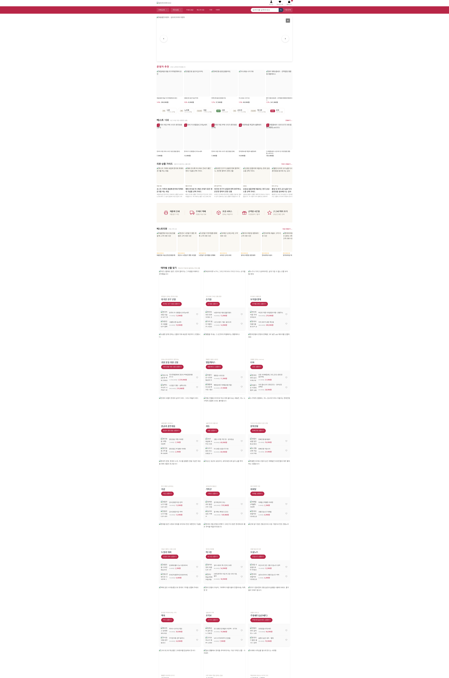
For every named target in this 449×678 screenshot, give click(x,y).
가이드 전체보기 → (286, 164)
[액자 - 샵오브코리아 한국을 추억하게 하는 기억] (180, 598)
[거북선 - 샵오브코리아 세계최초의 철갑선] (224, 471)
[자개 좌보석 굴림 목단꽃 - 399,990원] (253, 323)
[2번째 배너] (225, 57)
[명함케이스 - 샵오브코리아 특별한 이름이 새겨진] (224, 345)
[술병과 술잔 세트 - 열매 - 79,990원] (253, 639)
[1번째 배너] (222, 57)
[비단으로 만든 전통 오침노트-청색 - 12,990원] (253, 566)
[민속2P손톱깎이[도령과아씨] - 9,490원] (164, 576)
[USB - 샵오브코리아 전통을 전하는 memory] (269, 345)
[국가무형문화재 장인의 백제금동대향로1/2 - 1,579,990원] (164, 377)
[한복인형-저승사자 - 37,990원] (253, 450)
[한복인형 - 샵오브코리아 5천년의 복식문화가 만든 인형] (269, 408)
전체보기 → (288, 120)
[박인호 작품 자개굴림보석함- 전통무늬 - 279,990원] (253, 314)
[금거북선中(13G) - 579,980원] (208, 504)
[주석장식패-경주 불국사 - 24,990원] (164, 639)
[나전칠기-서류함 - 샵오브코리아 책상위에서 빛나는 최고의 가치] (269, 661)
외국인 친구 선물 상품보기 (171, 304)
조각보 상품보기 (213, 620)
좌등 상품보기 (212, 430)
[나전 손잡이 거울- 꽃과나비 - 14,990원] (208, 323)
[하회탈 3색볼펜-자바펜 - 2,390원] (253, 504)
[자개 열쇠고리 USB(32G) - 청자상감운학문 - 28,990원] (253, 387)
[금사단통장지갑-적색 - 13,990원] (164, 513)
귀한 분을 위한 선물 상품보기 (172, 367)
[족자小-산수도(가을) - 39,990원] (164, 630)
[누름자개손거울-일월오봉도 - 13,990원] (208, 314)
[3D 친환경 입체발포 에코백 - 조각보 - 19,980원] (208, 630)
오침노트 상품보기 (258, 556)
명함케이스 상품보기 (214, 367)
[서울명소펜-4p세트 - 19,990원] (164, 323)
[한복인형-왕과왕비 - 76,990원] (253, 441)
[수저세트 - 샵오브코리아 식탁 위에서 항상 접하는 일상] (224, 661)
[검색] (281, 10)
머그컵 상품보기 (213, 556)
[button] (280, 3)
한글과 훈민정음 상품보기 (171, 430)
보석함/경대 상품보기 (259, 304)
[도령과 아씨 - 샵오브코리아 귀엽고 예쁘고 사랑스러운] (180, 534)
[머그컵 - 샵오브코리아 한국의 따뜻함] (224, 534)
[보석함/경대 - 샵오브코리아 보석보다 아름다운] (269, 282)
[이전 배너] (163, 38)
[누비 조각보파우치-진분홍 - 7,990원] (208, 639)
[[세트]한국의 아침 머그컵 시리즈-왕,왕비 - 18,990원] (208, 576)
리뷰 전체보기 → (287, 229)
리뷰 (210, 10)
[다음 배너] (285, 38)
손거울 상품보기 (213, 304)
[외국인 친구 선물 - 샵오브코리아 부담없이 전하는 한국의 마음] (180, 282)
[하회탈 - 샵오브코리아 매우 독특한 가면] (269, 471)
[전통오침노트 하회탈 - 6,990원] (253, 513)
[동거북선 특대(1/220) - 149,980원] (208, 513)
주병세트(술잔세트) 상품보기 (261, 620)
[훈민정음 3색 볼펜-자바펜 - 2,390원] (164, 450)
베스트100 (200, 10)
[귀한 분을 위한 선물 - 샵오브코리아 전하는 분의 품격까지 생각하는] (180, 345)
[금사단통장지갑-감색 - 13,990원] (164, 504)
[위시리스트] (197, 314)
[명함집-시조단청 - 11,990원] (208, 377)
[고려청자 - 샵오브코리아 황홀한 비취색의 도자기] (180, 661)
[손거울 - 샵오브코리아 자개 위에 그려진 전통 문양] (224, 282)
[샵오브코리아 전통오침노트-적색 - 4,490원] (253, 576)
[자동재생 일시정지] (288, 20)
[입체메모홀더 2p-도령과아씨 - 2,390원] (164, 566)
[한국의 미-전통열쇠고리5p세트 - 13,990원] (164, 314)
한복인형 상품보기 (258, 430)
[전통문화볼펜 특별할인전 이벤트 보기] (224, 38)
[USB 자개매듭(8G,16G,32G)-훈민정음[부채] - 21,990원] (253, 377)
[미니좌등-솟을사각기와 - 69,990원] (208, 450)
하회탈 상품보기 (257, 493)
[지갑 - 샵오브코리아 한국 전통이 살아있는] (180, 471)
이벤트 (218, 10)
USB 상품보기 (256, 367)
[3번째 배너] (227, 57)
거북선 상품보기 (213, 493)
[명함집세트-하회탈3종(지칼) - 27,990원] (208, 386)
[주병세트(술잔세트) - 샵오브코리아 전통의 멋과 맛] (269, 598)
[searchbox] (265, 10)
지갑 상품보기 (167, 493)
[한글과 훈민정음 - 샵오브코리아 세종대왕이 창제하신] (180, 408)
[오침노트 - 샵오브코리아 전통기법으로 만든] (269, 534)
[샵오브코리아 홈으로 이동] (164, 3)
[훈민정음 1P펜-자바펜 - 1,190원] (164, 441)
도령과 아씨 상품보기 (170, 556)
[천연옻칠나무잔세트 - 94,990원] (253, 630)
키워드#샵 (189, 10)
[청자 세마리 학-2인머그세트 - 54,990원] (208, 566)
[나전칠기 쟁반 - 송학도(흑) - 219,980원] (164, 387)
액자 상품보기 (167, 620)
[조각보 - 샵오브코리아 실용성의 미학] (224, 598)
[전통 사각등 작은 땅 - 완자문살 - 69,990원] (208, 441)
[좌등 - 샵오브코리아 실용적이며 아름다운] (224, 408)
